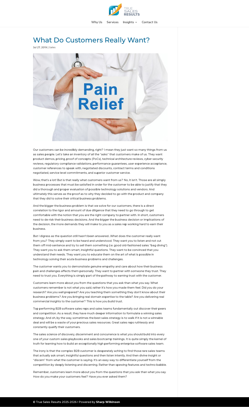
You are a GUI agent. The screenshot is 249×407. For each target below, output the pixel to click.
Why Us (96, 22)
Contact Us (150, 22)
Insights (128, 22)
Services (113, 22)
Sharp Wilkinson (108, 402)
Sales (52, 47)
